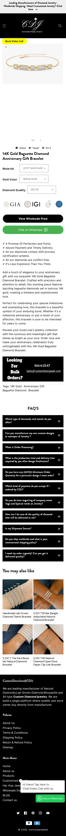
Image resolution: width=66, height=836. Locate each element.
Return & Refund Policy (17, 742)
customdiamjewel (38, 829)
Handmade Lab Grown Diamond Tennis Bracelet (17, 615)
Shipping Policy (13, 737)
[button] (4, 25)
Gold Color (10, 179)
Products (8, 775)
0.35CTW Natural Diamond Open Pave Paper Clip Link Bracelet (47, 661)
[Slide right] (40, 140)
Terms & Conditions (15, 732)
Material (8, 168)
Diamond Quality (14, 190)
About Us (9, 723)
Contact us (10, 800)
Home (6, 766)
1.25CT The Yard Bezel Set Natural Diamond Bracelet (16, 661)
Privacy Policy (12, 728)
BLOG (6, 795)
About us (8, 771)
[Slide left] (25, 140)
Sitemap (8, 747)
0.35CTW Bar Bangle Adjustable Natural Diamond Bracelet (45, 616)
